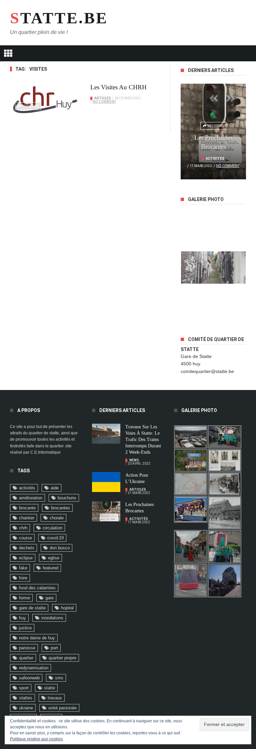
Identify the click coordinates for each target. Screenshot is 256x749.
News (134, 460)
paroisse (27, 647)
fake (23, 567)
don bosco (60, 547)
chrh (23, 527)
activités (27, 487)
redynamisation (33, 667)
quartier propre (62, 657)
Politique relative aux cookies (36, 739)
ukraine (26, 707)
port (54, 647)
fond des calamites (37, 587)
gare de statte (32, 607)
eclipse (26, 557)
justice (25, 627)
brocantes (60, 507)
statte (49, 687)
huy (22, 617)
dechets (26, 547)
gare (49, 597)
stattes (25, 697)
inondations (52, 617)
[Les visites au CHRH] (45, 100)
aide (55, 487)
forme (24, 597)
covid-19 (55, 537)
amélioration (30, 497)
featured (50, 567)
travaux (55, 697)
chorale (57, 517)
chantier (26, 517)
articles (102, 98)
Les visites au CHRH (118, 87)
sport (24, 687)
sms (59, 677)
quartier (26, 657)
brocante (27, 507)
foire (23, 577)
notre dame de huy (37, 637)
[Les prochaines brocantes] (106, 511)
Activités (215, 158)
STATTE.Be (53, 18)
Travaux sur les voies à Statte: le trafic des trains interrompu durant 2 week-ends (143, 439)
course (25, 537)
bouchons (67, 497)
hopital (67, 607)
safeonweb (29, 677)
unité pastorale (62, 707)
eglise (53, 557)
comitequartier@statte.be (207, 371)
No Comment (104, 101)
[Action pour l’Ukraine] (106, 482)
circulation (52, 527)
